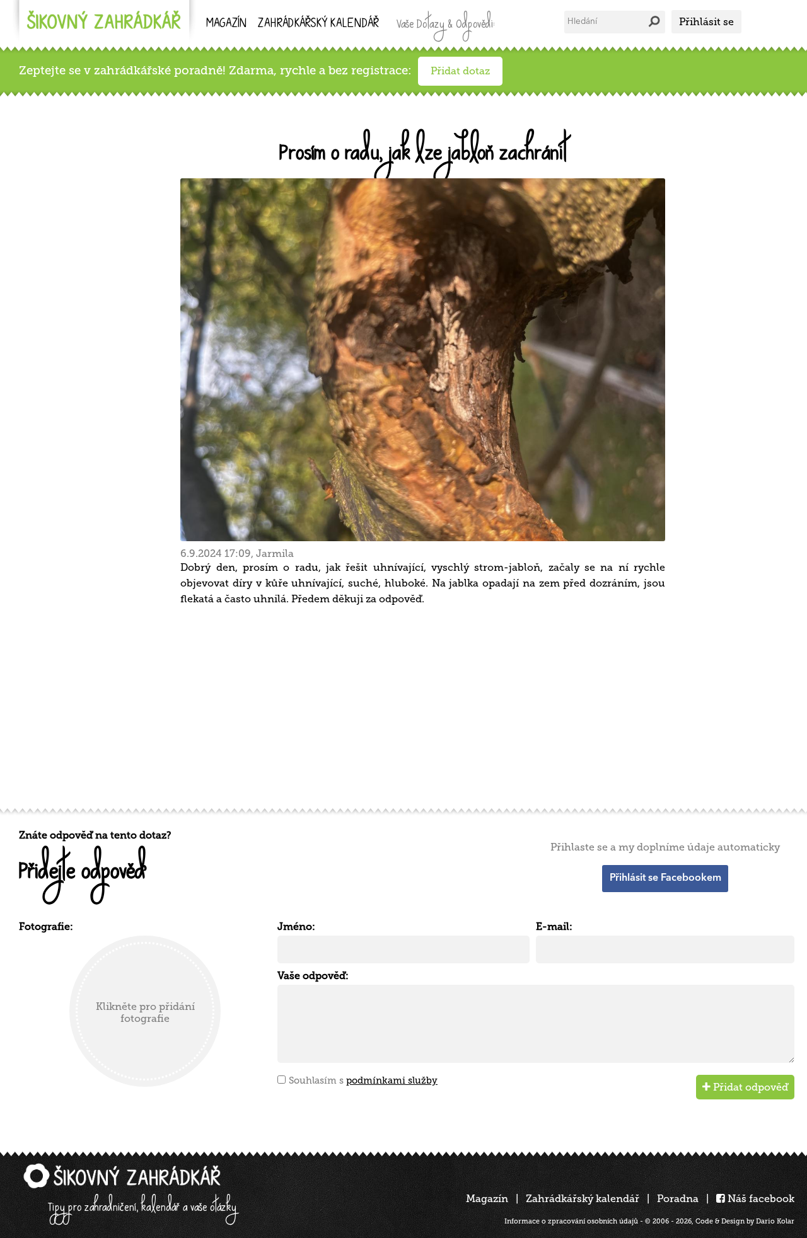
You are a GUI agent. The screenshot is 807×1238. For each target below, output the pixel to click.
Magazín (226, 24)
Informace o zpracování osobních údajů (571, 1221)
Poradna (678, 1199)
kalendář (318, 24)
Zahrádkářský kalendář (582, 1199)
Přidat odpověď (749, 1087)
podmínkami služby (392, 1080)
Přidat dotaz (460, 71)
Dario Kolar (775, 1221)
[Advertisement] (397, 705)
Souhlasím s (363, 1080)
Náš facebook (759, 1199)
